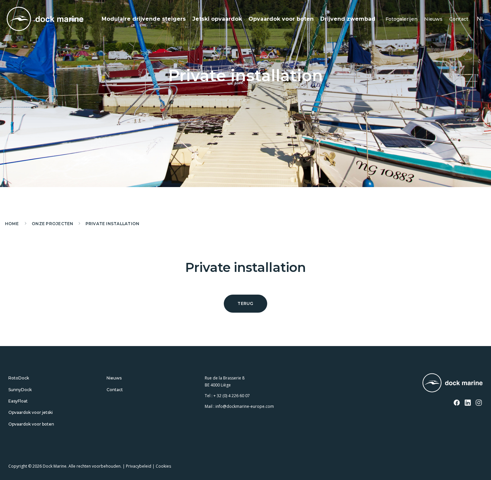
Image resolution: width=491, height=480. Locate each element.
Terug (245, 303)
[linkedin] (468, 403)
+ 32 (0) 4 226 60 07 (231, 395)
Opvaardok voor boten (281, 19)
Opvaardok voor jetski (30, 412)
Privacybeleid (138, 466)
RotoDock (18, 377)
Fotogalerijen (401, 19)
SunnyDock (20, 389)
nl (480, 19)
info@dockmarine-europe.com (244, 406)
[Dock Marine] (45, 19)
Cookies (163, 466)
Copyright (17, 466)
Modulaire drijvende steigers (144, 19)
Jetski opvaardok (217, 19)
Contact (458, 19)
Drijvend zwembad (347, 19)
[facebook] (457, 403)
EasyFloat (18, 401)
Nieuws (433, 19)
